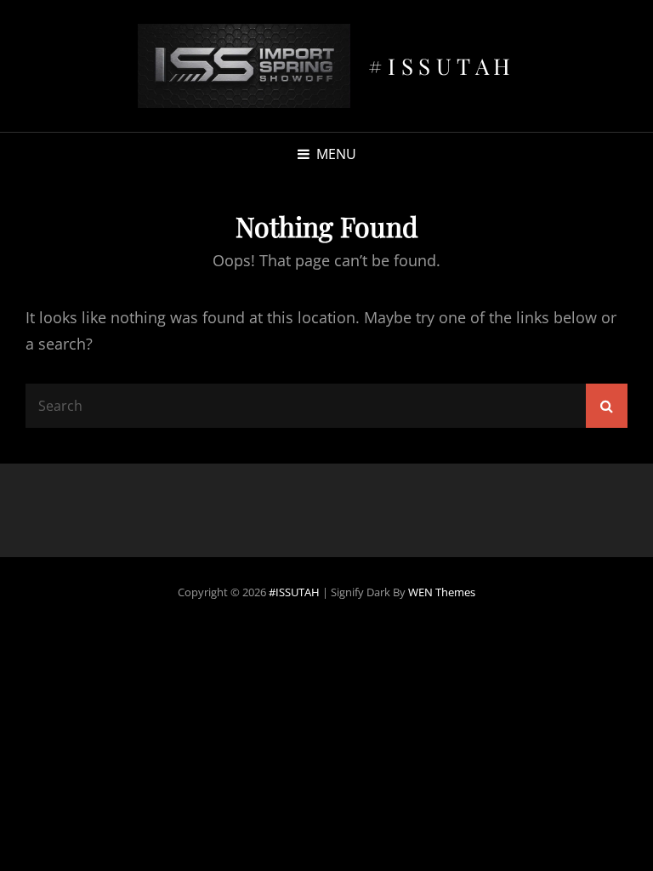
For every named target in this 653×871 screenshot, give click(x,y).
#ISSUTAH (442, 66)
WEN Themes (441, 592)
